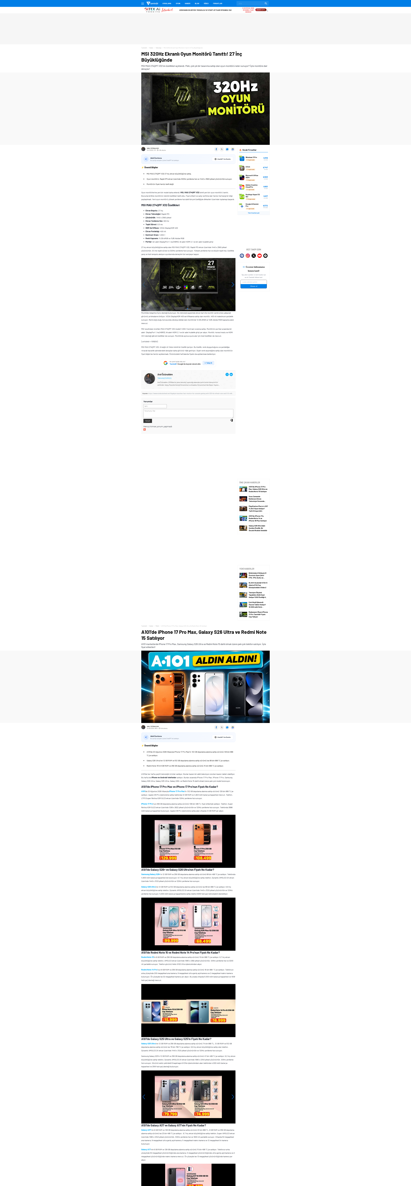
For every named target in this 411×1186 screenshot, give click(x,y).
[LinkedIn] (231, 374)
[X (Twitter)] (227, 374)
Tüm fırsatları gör (254, 213)
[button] (187, 308)
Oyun (178, 3)
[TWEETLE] (222, 151)
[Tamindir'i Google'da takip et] (188, 363)
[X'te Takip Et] (254, 256)
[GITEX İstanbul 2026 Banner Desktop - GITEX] (205, 8)
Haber (187, 3)
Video (206, 3)
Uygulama (166, 3)
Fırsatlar (217, 3)
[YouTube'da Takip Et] (259, 256)
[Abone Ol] (232, 149)
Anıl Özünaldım (153, 148)
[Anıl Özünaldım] (149, 374)
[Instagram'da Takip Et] (248, 256)
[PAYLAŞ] (217, 151)
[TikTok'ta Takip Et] (265, 256)
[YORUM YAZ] (227, 151)
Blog (197, 3)
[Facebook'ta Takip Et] (242, 256)
